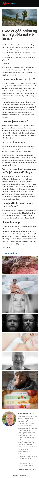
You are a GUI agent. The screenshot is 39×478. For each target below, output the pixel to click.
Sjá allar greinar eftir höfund (27, 469)
